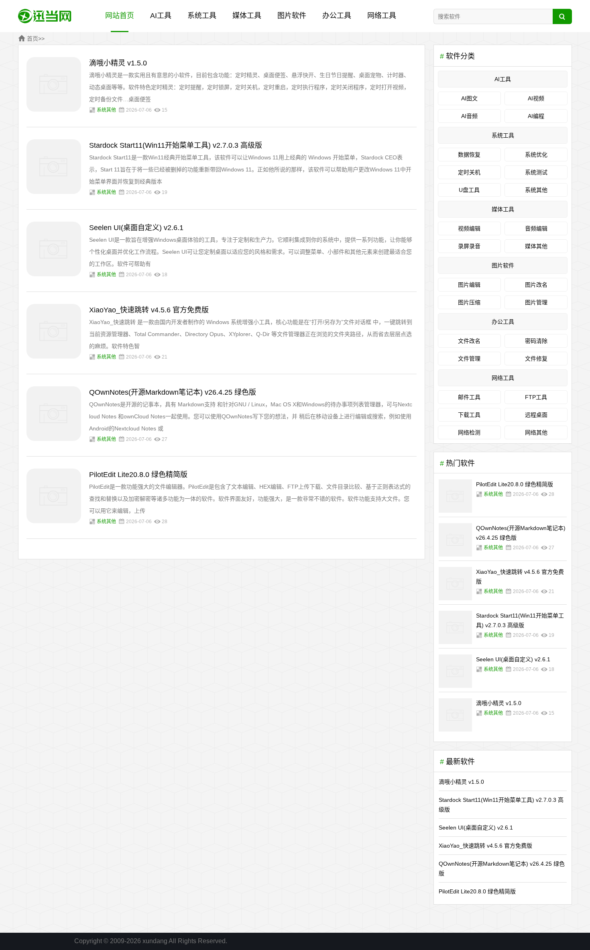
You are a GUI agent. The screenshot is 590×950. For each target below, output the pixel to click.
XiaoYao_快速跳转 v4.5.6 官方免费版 (149, 310)
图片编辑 (469, 284)
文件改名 (469, 341)
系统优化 (536, 154)
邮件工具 (469, 397)
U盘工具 (469, 190)
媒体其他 (536, 246)
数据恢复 (469, 154)
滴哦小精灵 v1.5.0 (118, 63)
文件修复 (536, 358)
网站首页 (119, 16)
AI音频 (469, 116)
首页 (32, 38)
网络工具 (381, 16)
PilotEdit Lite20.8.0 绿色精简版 (138, 475)
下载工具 (469, 415)
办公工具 (336, 16)
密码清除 (536, 341)
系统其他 (106, 110)
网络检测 (469, 432)
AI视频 (536, 98)
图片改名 (536, 284)
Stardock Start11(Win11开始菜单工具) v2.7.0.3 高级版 (175, 145)
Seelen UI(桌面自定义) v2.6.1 (136, 228)
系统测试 (536, 172)
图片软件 (291, 16)
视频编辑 (469, 228)
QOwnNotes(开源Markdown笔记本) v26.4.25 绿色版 (172, 392)
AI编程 (536, 116)
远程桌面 (536, 415)
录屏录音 (469, 246)
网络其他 (536, 432)
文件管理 (469, 358)
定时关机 (469, 172)
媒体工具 (246, 16)
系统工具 (201, 16)
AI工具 (160, 16)
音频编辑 (536, 228)
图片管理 (536, 302)
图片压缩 (469, 302)
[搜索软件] (562, 16)
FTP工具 (536, 397)
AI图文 (469, 98)
